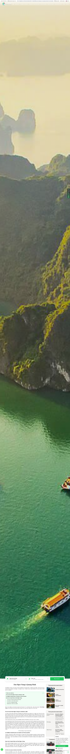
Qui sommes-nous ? (58, 4)
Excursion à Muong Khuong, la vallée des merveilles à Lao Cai (59, 716)
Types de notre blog (13, 678)
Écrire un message (61, 745)
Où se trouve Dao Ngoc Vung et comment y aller (15, 694)
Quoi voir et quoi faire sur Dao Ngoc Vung (14, 697)
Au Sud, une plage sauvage (12, 702)
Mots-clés (33, 678)
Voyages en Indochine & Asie (34, 4)
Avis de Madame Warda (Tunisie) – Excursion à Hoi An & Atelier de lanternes (59, 751)
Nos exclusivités (43, 4)
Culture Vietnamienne (58, 700)
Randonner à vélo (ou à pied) (12, 703)
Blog (64, 4)
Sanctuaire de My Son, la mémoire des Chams (59, 722)
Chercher (58, 678)
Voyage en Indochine (59, 689)
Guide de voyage (51, 4)
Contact (67, 4)
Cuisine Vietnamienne (58, 695)
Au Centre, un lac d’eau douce (12, 700)
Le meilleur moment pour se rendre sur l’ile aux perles (16, 696)
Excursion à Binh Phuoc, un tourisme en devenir (59, 730)
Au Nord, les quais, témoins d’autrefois (14, 699)
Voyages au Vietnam (24, 4)
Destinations (17, 4)
